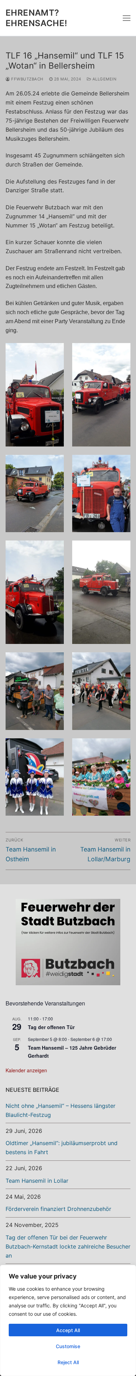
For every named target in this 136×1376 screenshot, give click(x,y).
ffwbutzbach (27, 79)
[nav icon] (126, 18)
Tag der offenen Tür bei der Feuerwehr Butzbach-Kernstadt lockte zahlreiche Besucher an (68, 1246)
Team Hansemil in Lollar (37, 1180)
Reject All (68, 1362)
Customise (68, 1346)
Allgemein (103, 79)
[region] (68, 1320)
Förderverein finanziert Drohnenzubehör (58, 1208)
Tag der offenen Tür (51, 1027)
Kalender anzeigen (26, 1070)
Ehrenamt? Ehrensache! (36, 18)
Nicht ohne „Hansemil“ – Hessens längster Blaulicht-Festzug (60, 1110)
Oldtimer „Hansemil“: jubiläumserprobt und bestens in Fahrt (62, 1148)
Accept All (68, 1330)
